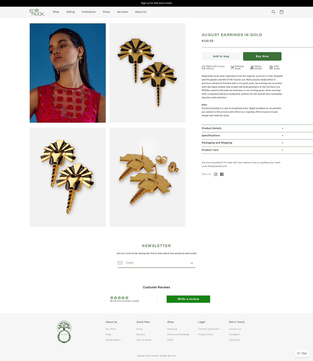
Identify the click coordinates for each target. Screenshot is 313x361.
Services (122, 11)
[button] (273, 12)
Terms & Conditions (208, 329)
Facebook (234, 340)
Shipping (172, 329)
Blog (108, 334)
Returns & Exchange (178, 334)
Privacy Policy (205, 334)
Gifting (70, 11)
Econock (155, 356)
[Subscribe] (191, 263)
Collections (89, 11)
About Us (141, 11)
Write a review (188, 299)
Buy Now (262, 56)
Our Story (111, 329)
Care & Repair (144, 340)
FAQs (170, 340)
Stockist (141, 334)
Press (106, 11)
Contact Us (235, 329)
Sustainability (113, 340)
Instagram (234, 334)
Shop (56, 11)
